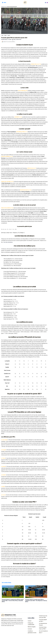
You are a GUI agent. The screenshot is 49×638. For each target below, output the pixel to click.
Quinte (5, 35)
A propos (30, 628)
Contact (29, 620)
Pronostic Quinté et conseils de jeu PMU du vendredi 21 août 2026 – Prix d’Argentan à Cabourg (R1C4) (36, 600)
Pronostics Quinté (4, 39)
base (2, 35)
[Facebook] (45, 2)
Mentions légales (31, 626)
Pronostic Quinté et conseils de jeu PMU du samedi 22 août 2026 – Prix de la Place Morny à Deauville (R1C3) (12, 600)
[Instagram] (47, 2)
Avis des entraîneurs (8, 242)
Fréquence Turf (3, 6)
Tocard (9, 35)
